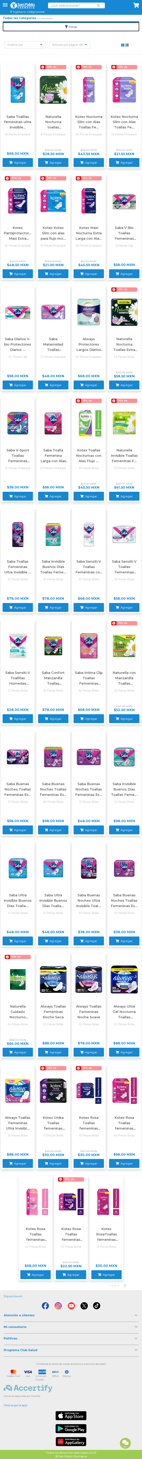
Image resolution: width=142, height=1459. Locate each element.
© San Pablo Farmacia (71, 1456)
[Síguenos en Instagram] (58, 1305)
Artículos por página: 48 (67, 44)
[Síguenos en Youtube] (71, 1305)
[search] (98, 5)
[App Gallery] (71, 1441)
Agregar (19, 162)
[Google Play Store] (71, 1428)
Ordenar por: (15, 44)
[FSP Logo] (22, 5)
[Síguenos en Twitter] (84, 1305)
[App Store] (71, 1415)
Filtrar (72, 27)
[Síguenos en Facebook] (45, 1305)
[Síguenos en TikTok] (97, 1305)
